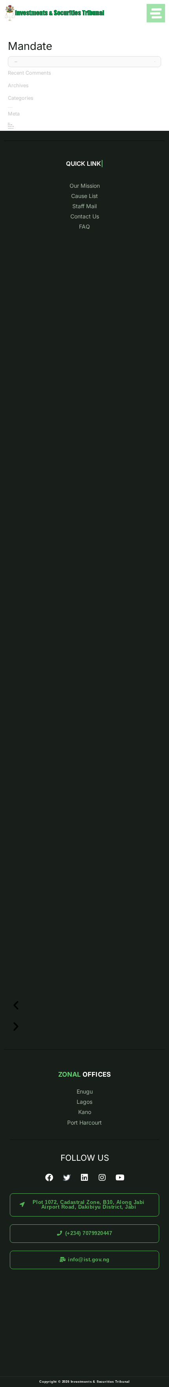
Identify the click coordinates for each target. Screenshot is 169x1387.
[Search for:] (84, 61)
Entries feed (10, 124)
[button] (84, 1005)
